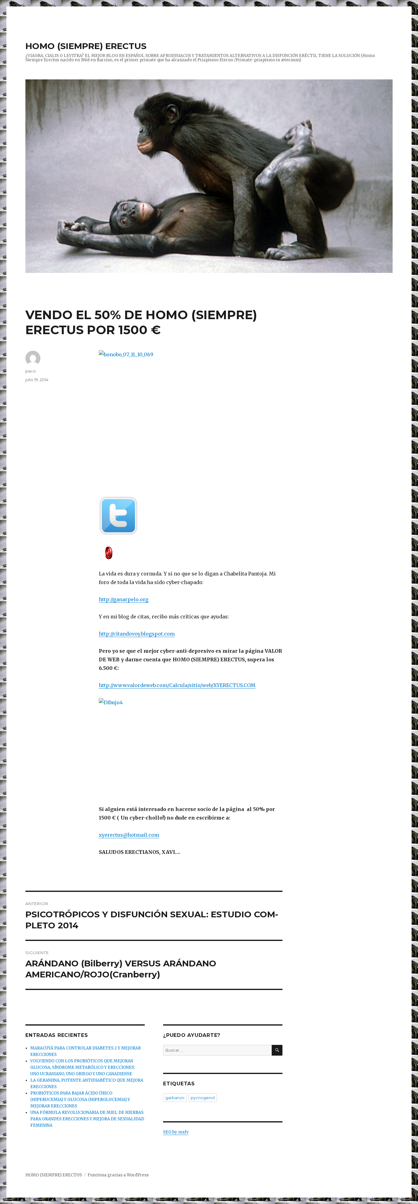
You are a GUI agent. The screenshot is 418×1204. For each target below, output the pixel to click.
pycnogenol (203, 1097)
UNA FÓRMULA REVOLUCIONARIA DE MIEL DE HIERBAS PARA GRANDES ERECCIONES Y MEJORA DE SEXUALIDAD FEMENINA (87, 1119)
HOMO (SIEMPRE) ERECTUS (86, 46)
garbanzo (175, 1097)
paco (30, 371)
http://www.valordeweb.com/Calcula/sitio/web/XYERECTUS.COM (177, 685)
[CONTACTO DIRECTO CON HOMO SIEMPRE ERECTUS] (190, 552)
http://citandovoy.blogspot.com (137, 634)
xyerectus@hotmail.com (129, 835)
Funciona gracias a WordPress (118, 1175)
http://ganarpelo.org (123, 599)
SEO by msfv (175, 1132)
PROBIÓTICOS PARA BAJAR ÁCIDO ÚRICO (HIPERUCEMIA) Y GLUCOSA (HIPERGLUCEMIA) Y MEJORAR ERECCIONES (80, 1100)
